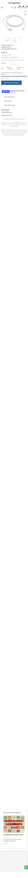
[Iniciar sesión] (15, 7)
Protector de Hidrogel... (14, 375)
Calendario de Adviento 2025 (13, 835)
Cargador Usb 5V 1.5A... (14, 175)
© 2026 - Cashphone (14, 874)
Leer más (5, 843)
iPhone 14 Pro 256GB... (14, 751)
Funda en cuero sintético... (14, 791)
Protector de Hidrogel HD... (14, 298)
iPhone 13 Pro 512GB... (14, 711)
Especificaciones (6, 115)
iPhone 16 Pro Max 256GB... (14, 557)
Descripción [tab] (5, 109)
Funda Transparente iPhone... (14, 221)
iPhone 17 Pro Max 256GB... (14, 258)
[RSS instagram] (5, 865)
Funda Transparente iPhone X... (14, 484)
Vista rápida (6, 170)
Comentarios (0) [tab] (6, 112)
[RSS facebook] (2, 865)
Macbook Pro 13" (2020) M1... (14, 634)
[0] (25, 7)
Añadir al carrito (13, 83)
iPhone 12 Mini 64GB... (14, 334)
